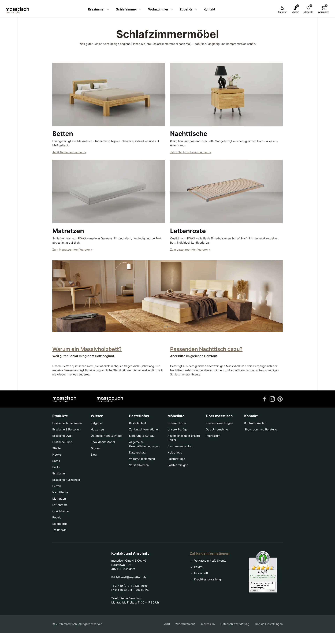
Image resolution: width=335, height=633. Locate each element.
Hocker (57, 454)
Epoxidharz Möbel (103, 442)
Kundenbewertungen (219, 423)
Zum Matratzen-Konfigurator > (72, 249)
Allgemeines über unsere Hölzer (184, 438)
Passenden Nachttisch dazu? (206, 349)
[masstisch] (64, 399)
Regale (56, 517)
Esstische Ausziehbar (66, 479)
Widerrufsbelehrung (142, 458)
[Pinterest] (280, 398)
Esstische (58, 473)
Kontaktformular (255, 423)
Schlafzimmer (127, 9)
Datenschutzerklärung (234, 624)
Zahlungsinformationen (144, 429)
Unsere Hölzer (177, 423)
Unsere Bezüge (177, 429)
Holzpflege (175, 452)
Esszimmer (96, 9)
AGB (167, 624)
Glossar (96, 448)
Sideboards (59, 523)
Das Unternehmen (217, 429)
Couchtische (60, 511)
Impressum (213, 435)
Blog (94, 454)
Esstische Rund (62, 442)
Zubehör (186, 9)
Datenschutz (137, 452)
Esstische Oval (62, 435)
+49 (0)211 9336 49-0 (132, 585)
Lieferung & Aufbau (141, 435)
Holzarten (97, 429)
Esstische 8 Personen (66, 429)
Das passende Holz (180, 446)
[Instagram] (272, 398)
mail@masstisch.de (133, 577)
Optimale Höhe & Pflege (106, 435)
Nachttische (60, 492)
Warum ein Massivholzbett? (87, 349)
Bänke (56, 467)
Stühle (56, 448)
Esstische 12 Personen (67, 423)
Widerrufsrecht (185, 624)
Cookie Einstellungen (269, 624)
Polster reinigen (178, 465)
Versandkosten (139, 465)
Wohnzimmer (158, 9)
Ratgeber (97, 423)
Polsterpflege (176, 458)
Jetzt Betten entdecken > (69, 152)
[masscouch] (109, 399)
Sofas (56, 461)
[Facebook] (264, 398)
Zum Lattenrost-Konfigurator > (190, 249)
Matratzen (59, 498)
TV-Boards (59, 530)
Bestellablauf (137, 423)
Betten (56, 486)
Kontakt (209, 9)
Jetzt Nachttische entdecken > (190, 152)
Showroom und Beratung (260, 429)
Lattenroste (60, 505)
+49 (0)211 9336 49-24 (133, 590)
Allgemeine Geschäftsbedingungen (144, 444)
